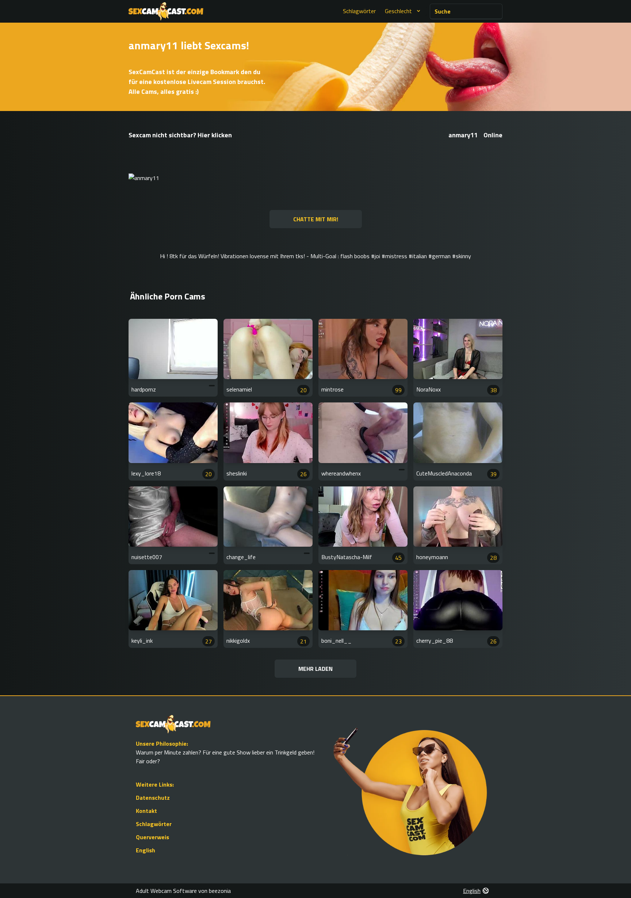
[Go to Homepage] (166, 11)
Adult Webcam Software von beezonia (183, 890)
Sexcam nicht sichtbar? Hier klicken (180, 135)
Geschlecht (398, 11)
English (145, 850)
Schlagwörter (359, 11)
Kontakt (146, 810)
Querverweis (152, 837)
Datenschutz (153, 797)
